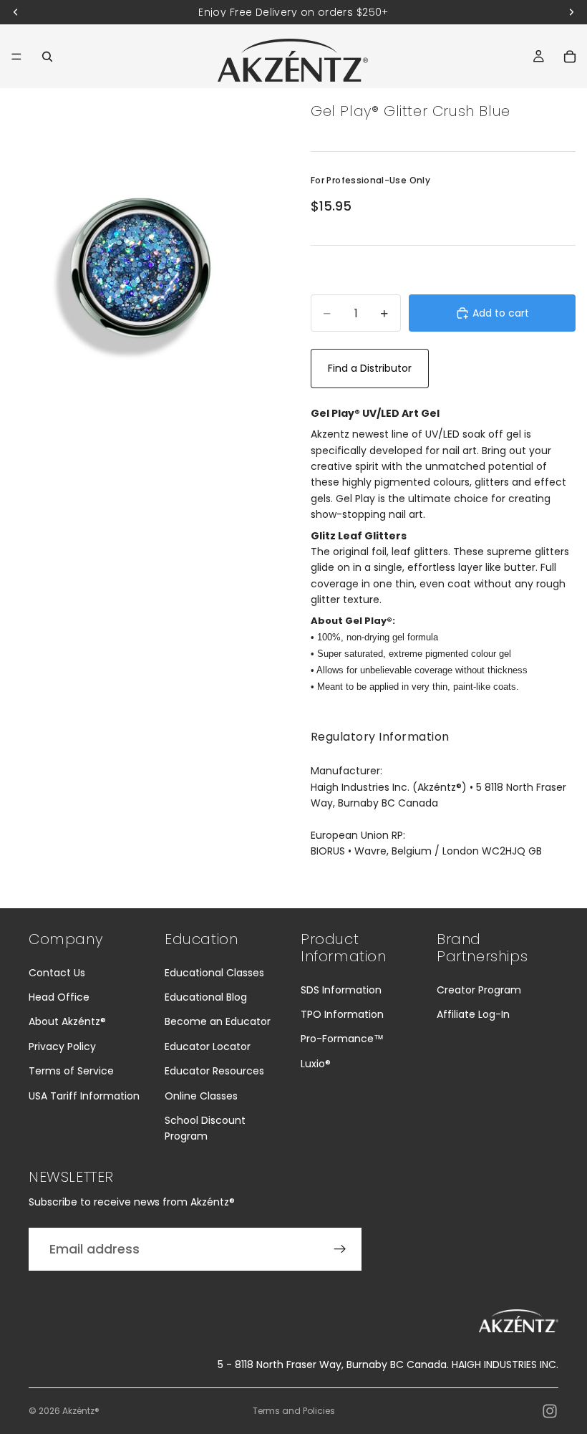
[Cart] (570, 56)
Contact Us (57, 973)
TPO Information (342, 1014)
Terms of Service (71, 1071)
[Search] (47, 56)
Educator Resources (214, 1071)
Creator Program (479, 990)
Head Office (59, 997)
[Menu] (16, 56)
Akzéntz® (81, 1411)
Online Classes (201, 1096)
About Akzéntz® (67, 1021)
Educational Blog (206, 997)
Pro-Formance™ (342, 1038)
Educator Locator (208, 1046)
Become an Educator (218, 1021)
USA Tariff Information (84, 1096)
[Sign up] (340, 1249)
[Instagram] (549, 1411)
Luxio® (316, 1064)
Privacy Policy (62, 1046)
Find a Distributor (370, 368)
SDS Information (341, 990)
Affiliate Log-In (473, 1014)
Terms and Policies (294, 1411)
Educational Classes (214, 973)
